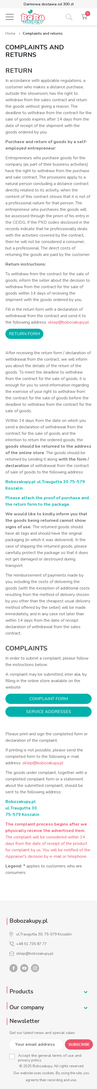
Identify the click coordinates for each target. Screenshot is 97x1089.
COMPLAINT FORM (48, 699)
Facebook (13, 968)
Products (21, 991)
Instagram (35, 968)
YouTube (24, 968)
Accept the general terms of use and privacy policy (49, 1058)
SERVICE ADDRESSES (48, 712)
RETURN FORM (24, 334)
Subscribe (78, 1044)
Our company (26, 1007)
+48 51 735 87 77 (31, 943)
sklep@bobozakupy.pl (68, 322)
